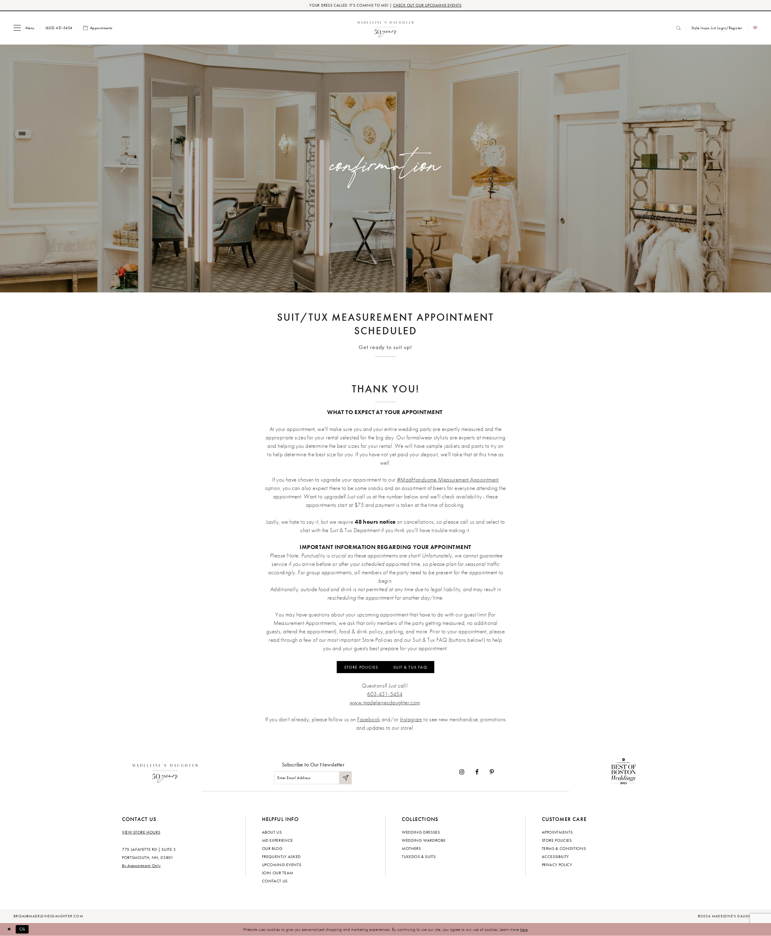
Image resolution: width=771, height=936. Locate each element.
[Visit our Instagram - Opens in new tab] (461, 772)
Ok (22, 929)
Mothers (411, 848)
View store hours (141, 832)
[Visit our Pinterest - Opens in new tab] (491, 772)
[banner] (385, 28)
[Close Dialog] (9, 929)
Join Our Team (277, 872)
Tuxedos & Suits (419, 856)
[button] (24, 28)
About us (272, 832)
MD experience (277, 840)
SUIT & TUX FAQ (410, 667)
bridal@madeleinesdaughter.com (48, 916)
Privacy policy (557, 864)
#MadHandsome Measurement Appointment (448, 479)
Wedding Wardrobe (423, 840)
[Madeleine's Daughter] (165, 772)
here (524, 929)
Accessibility (555, 856)
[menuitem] (24, 28)
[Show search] (678, 28)
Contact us (275, 881)
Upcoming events (281, 864)
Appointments (557, 832)
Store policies (557, 840)
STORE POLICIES (361, 667)
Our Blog (272, 848)
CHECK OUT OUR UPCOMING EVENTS (427, 5)
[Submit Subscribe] (345, 777)
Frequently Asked (281, 856)
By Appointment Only (141, 865)
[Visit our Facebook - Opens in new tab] (477, 772)
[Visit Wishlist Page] (755, 28)
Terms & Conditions (564, 848)
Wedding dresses (421, 832)
